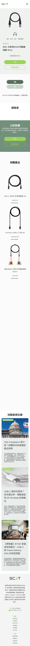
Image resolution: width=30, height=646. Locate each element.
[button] (27, 4)
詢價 (15, 62)
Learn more (14, 203)
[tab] (15, 82)
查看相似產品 (15, 67)
